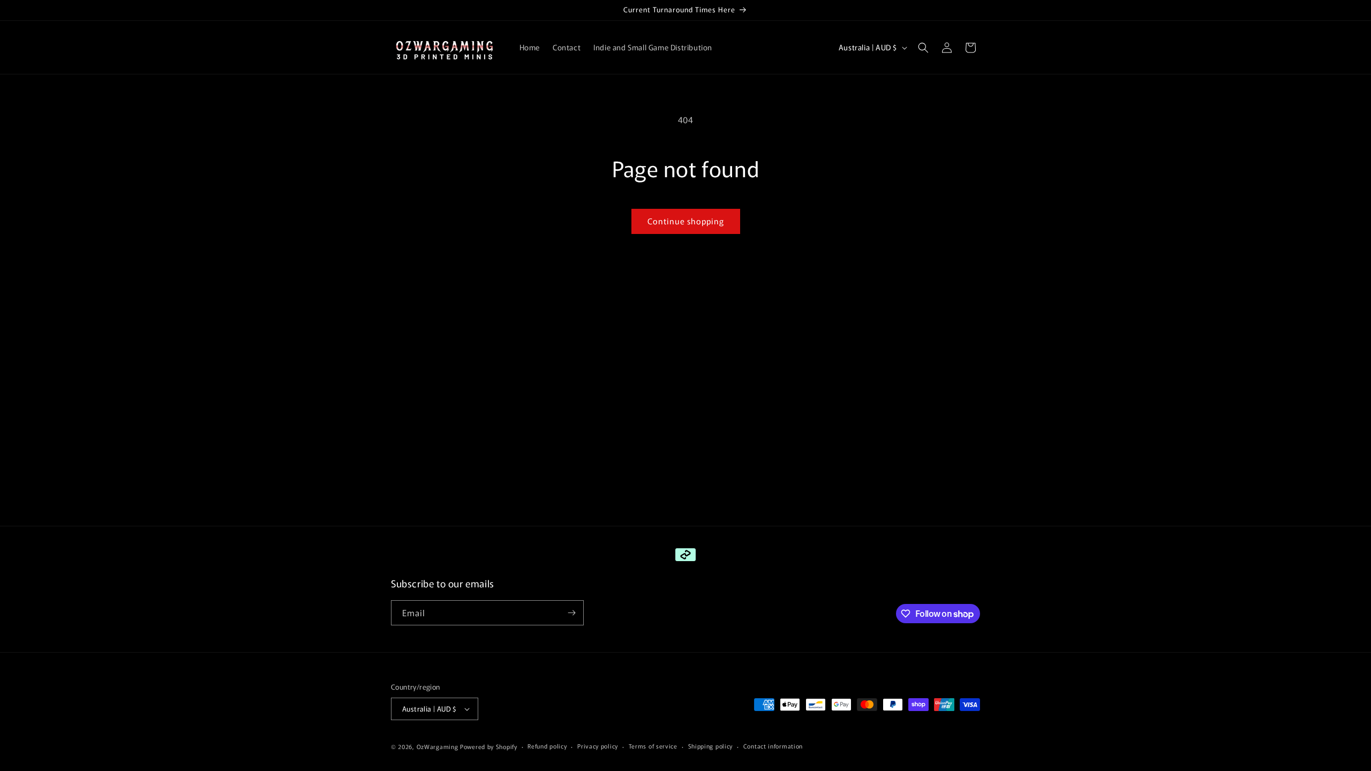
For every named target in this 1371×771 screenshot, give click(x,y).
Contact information (773, 746)
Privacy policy (597, 746)
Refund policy (547, 746)
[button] (923, 47)
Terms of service (653, 746)
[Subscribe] (571, 612)
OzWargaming (437, 746)
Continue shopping (685, 220)
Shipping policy (710, 746)
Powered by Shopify (488, 746)
